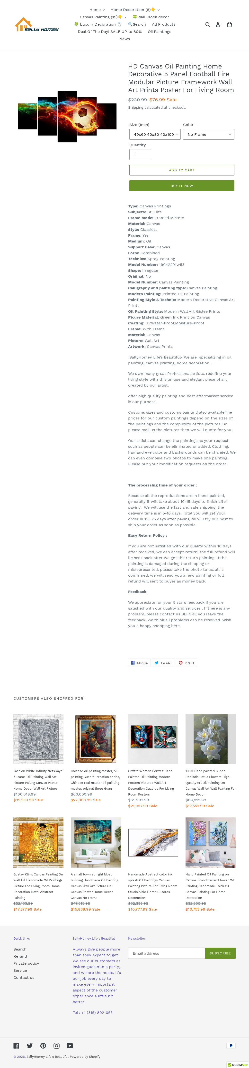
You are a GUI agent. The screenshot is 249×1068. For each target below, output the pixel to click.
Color (188, 124)
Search (20, 949)
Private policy (26, 963)
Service (20, 970)
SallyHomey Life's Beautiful (48, 1056)
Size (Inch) (139, 124)
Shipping (135, 107)
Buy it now (182, 186)
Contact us (23, 977)
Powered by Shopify (85, 1056)
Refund (20, 956)
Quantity (137, 145)
